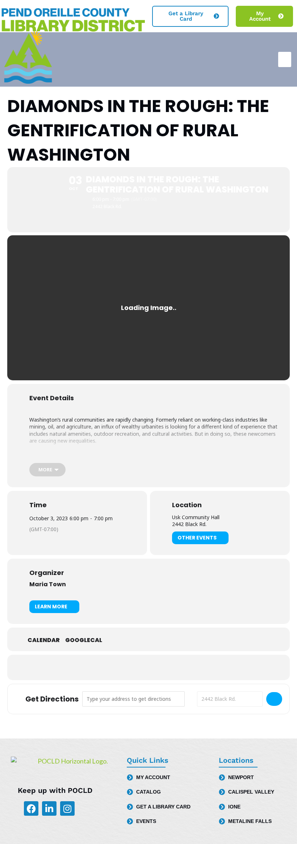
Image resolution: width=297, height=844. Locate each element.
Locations (236, 760)
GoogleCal (83, 640)
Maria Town (47, 584)
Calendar (44, 640)
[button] (284, 59)
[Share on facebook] (130, 667)
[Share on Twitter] (148, 667)
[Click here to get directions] (274, 699)
